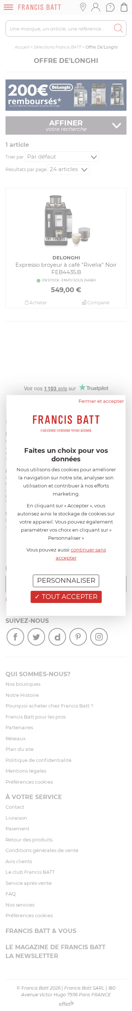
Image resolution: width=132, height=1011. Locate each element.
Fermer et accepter (101, 401)
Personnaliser (66, 581)
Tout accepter (69, 597)
